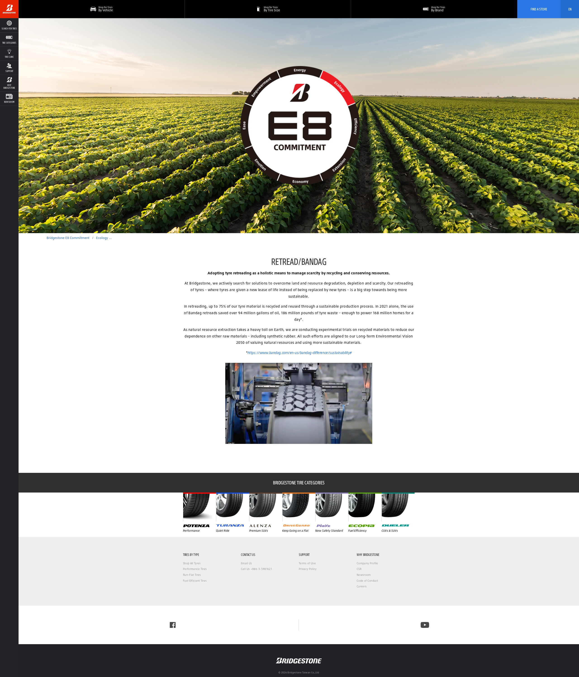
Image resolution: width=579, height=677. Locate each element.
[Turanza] (232, 507)
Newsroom (364, 575)
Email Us (246, 563)
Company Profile (367, 563)
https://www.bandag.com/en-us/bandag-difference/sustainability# (299, 352)
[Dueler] (398, 507)
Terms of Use (307, 563)
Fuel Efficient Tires (195, 580)
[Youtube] (425, 625)
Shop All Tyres (192, 563)
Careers (362, 586)
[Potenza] (199, 507)
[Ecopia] (364, 507)
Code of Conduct (367, 580)
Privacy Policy (307, 569)
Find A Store (539, 9)
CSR (359, 569)
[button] (9, 39)
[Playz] (331, 507)
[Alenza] (265, 507)
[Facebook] (173, 625)
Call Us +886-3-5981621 (256, 569)
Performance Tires (195, 569)
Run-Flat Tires (192, 575)
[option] (299, 125)
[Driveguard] (298, 507)
